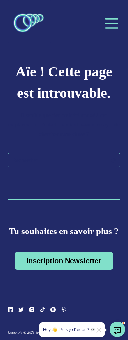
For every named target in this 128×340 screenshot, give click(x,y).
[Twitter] (21, 309)
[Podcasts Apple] (63, 309)
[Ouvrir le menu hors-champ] (111, 23)
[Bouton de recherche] (113, 160)
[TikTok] (42, 309)
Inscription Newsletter (63, 261)
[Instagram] (31, 309)
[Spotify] (53, 309)
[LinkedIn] (10, 309)
